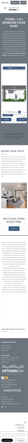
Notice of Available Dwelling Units (9, 384)
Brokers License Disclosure (7, 399)
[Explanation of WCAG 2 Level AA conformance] (4, 378)
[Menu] (2, 2)
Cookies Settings (20, 440)
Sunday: (3, 362)
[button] (14, 2)
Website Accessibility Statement (8, 380)
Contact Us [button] (14, 228)
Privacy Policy (4, 397)
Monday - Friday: (5, 357)
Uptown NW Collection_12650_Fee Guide (13, 329)
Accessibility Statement (6, 401)
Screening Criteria (5, 386)
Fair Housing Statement (6, 382)
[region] (14, 437)
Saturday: (3, 360)
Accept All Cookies (7, 440)
